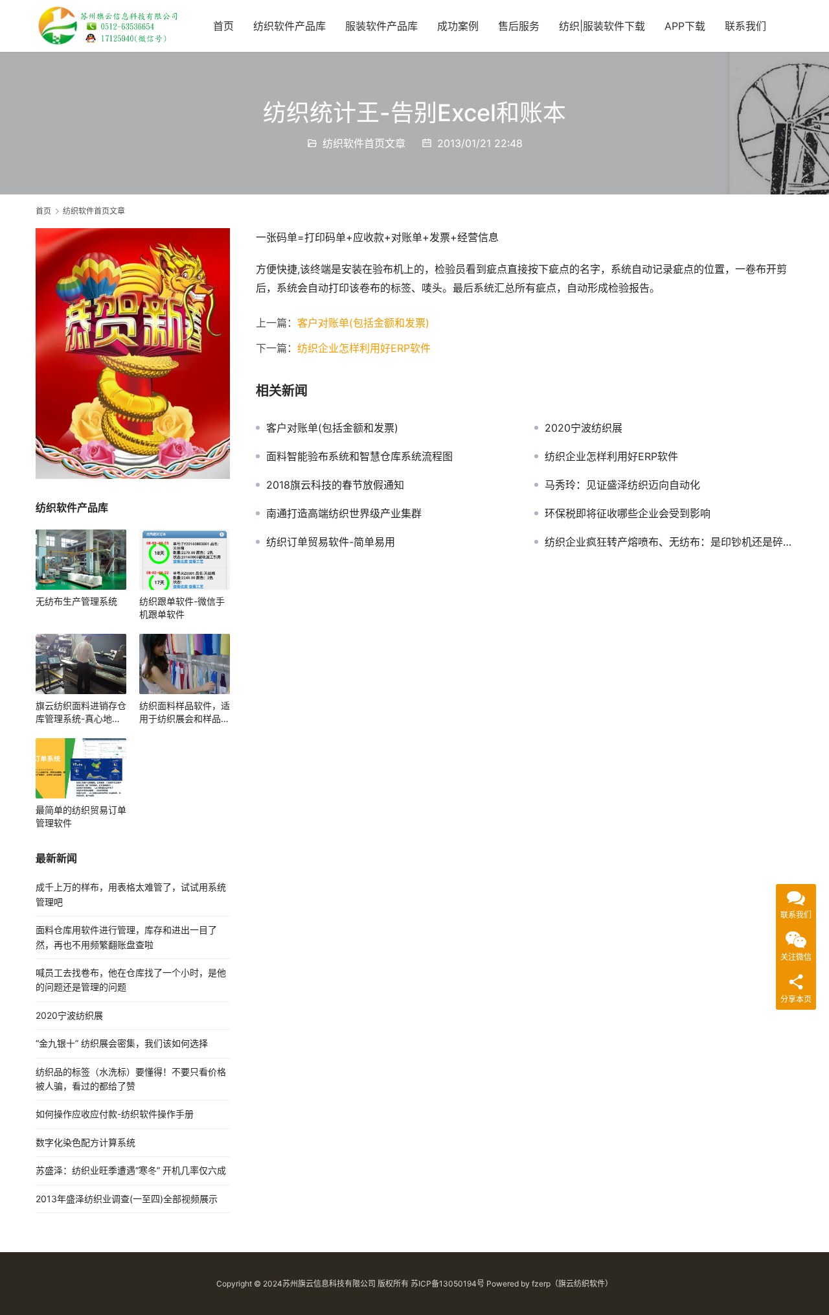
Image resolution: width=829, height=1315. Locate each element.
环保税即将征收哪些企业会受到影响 (627, 513)
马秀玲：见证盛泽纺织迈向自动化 (622, 485)
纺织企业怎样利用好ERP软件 (364, 348)
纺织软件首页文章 (364, 143)
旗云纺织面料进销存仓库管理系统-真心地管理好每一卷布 (81, 712)
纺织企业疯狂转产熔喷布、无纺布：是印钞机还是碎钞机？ (669, 542)
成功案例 (458, 25)
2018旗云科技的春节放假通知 (335, 485)
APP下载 (684, 25)
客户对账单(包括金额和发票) (363, 322)
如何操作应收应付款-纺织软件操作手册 (115, 1113)
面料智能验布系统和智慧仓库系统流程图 (359, 456)
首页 (223, 25)
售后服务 (518, 25)
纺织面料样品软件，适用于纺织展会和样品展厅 (184, 712)
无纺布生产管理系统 (76, 601)
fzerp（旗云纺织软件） (572, 1283)
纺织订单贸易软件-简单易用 (330, 542)
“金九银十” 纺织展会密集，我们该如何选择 (122, 1043)
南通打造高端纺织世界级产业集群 (344, 513)
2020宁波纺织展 (583, 428)
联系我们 (745, 25)
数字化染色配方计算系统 (85, 1142)
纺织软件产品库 (289, 25)
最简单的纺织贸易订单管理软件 (81, 816)
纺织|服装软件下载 (602, 25)
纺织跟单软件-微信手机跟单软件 (182, 608)
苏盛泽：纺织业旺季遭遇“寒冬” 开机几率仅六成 (131, 1170)
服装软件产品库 (381, 25)
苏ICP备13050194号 (447, 1283)
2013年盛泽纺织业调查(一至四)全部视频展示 (127, 1198)
